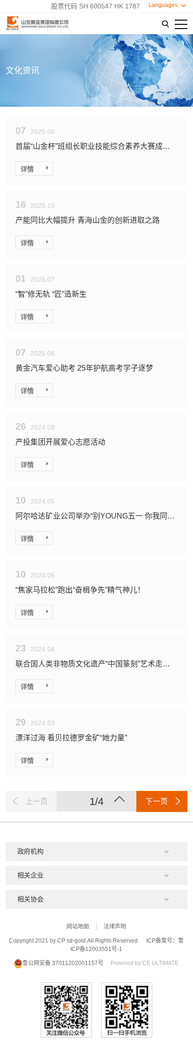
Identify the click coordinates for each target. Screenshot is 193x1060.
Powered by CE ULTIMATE (144, 963)
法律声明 (115, 926)
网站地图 (78, 926)
